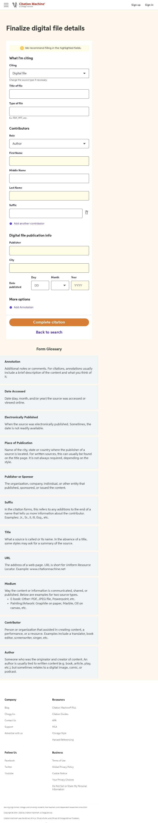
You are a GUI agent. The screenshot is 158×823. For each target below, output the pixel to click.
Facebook (10, 761)
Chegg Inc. (10, 714)
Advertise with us (14, 733)
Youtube (9, 773)
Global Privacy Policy (63, 767)
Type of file (16, 103)
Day (33, 277)
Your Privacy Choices (63, 780)
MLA (54, 727)
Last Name (15, 188)
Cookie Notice (59, 773)
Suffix (12, 205)
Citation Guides (60, 714)
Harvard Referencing (63, 740)
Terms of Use (59, 761)
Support (9, 727)
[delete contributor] (86, 212)
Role (12, 135)
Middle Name (17, 170)
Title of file (16, 86)
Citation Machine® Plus (64, 708)
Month (55, 277)
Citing (13, 65)
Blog (7, 708)
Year (73, 277)
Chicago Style (59, 733)
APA (54, 720)
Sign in (149, 5)
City (11, 260)
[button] (49, 73)
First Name (16, 153)
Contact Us (10, 720)
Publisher (15, 242)
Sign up (135, 5)
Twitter (8, 767)
